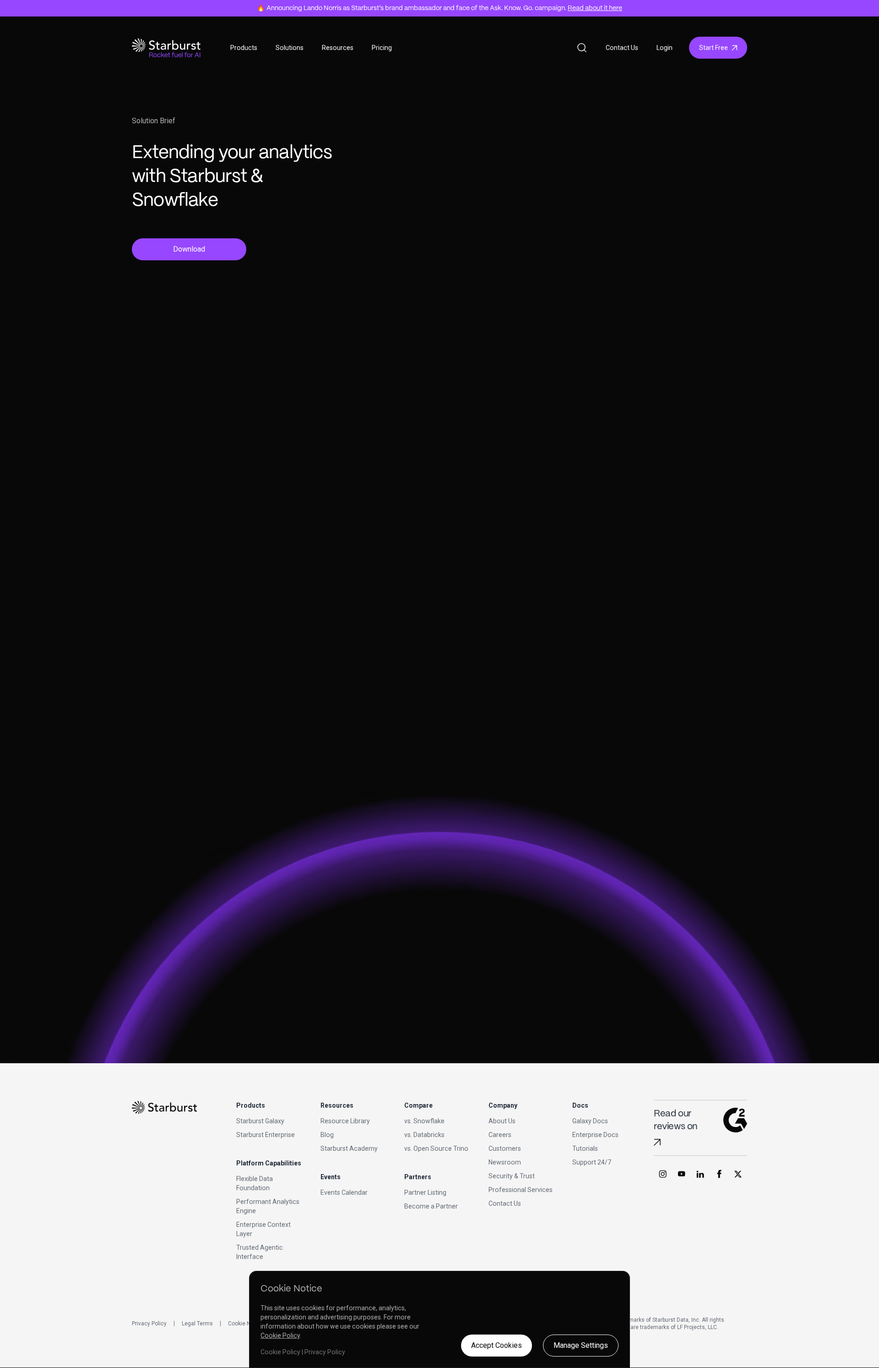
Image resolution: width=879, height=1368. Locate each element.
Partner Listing (425, 1192)
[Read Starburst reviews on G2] (657, 1142)
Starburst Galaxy (260, 1121)
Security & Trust (511, 1176)
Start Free (713, 47)
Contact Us (622, 47)
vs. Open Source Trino (436, 1148)
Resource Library (345, 1121)
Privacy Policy (149, 1323)
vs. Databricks (424, 1134)
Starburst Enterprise (265, 1134)
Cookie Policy (280, 1335)
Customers (504, 1148)
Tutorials (585, 1148)
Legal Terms (197, 1323)
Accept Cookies (496, 1345)
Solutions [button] (290, 47)
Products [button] (243, 47)
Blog (327, 1134)
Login (665, 47)
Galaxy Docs (590, 1121)
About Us (501, 1121)
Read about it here (595, 8)
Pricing (382, 47)
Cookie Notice (245, 1323)
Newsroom (504, 1162)
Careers (499, 1134)
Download (189, 249)
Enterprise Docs (595, 1134)
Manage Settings (580, 1345)
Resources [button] (337, 47)
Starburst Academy (349, 1148)
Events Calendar (344, 1192)
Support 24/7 (591, 1162)
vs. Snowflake (424, 1121)
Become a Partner (431, 1206)
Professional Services (520, 1189)
